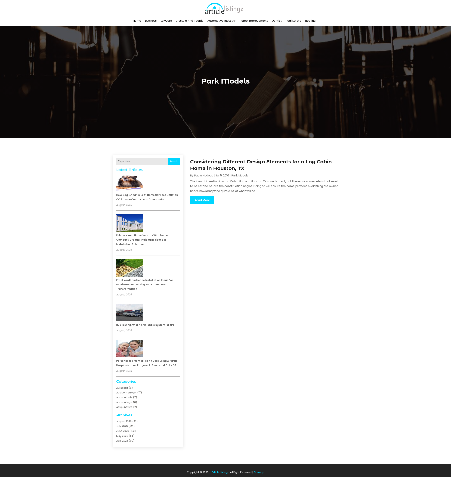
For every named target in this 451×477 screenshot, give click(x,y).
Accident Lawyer (126, 392)
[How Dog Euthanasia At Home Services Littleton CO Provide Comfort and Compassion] (129, 183)
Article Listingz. (220, 472)
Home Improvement (253, 21)
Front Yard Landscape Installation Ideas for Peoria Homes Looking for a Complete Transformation (144, 284)
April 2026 (122, 440)
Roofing (310, 21)
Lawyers (166, 21)
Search (173, 161)
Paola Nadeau (203, 175)
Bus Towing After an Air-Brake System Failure (145, 325)
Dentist (277, 21)
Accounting (123, 402)
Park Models (239, 175)
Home (137, 21)
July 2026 (122, 426)
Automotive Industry (221, 21)
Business (151, 21)
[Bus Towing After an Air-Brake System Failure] (129, 313)
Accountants (124, 397)
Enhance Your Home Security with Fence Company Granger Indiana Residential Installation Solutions (142, 240)
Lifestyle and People (189, 21)
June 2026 (122, 431)
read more (202, 200)
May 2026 (122, 436)
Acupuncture (124, 407)
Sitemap (259, 472)
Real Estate (293, 21)
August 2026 (124, 421)
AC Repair (122, 388)
